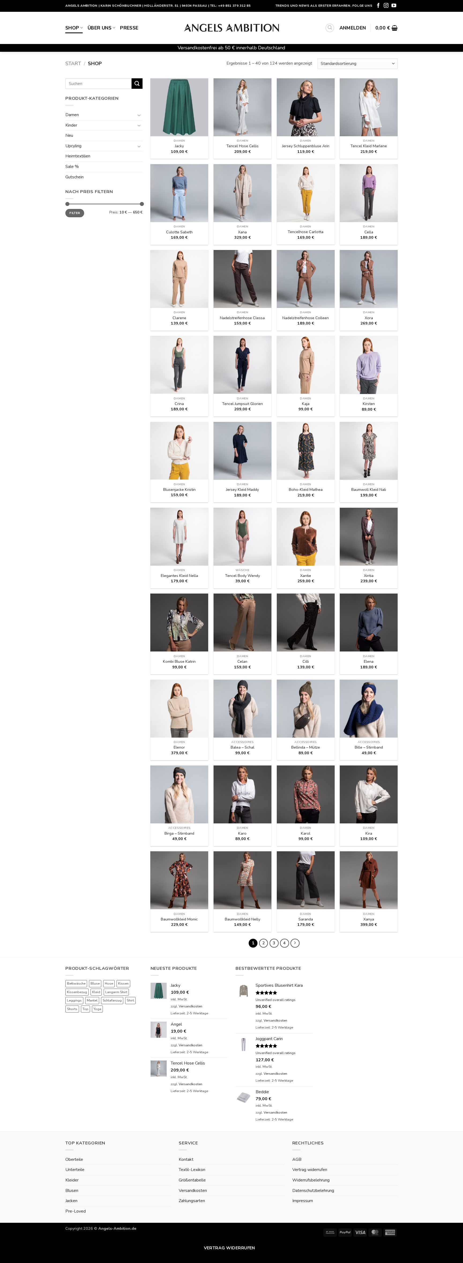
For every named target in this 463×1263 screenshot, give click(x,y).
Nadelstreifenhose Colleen (305, 318)
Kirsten (369, 403)
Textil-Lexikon (192, 1170)
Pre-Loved (75, 1211)
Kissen (123, 983)
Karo (242, 833)
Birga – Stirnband (179, 833)
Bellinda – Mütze (305, 747)
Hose (109, 983)
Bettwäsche (76, 983)
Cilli (306, 661)
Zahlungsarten (192, 1201)
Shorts (72, 1009)
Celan (242, 661)
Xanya (368, 919)
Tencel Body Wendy (242, 575)
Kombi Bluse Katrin (179, 661)
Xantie (305, 575)
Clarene (179, 318)
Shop (72, 28)
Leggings (74, 1000)
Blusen (71, 1191)
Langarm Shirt (116, 992)
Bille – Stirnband (369, 747)
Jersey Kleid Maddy (242, 489)
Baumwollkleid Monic (179, 919)
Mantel (92, 1000)
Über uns (100, 28)
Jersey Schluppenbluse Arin (305, 146)
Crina (179, 403)
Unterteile (74, 1170)
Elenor (179, 747)
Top (85, 1009)
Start (73, 63)
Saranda (305, 919)
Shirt (130, 1000)
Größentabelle (192, 1180)
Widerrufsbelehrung (311, 1180)
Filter (74, 213)
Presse (129, 28)
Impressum (302, 1201)
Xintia (369, 575)
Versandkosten (190, 1006)
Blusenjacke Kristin (179, 489)
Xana (242, 232)
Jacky (179, 146)
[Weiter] (295, 943)
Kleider (72, 1180)
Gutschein (74, 177)
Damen (72, 115)
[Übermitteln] (137, 83)
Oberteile (74, 1159)
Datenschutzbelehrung (313, 1191)
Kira (368, 833)
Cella (368, 232)
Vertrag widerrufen (309, 1170)
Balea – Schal (242, 747)
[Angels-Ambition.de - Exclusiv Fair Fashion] (231, 28)
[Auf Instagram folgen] (386, 6)
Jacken (71, 1201)
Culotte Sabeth (179, 232)
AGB (296, 1159)
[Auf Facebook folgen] (378, 6)
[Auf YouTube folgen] (393, 6)
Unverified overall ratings (276, 999)
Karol (305, 833)
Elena (369, 661)
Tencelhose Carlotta (305, 231)
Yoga (97, 1009)
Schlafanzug (112, 1000)
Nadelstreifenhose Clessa (242, 318)
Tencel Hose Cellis (242, 146)
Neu (69, 135)
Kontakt (186, 1159)
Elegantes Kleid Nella (179, 575)
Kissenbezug (77, 992)
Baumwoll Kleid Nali (368, 489)
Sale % (72, 167)
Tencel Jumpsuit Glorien (242, 403)
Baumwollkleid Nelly (242, 919)
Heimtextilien (77, 156)
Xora (369, 318)
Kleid (96, 992)
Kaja (305, 403)
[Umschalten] (139, 115)
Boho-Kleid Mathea (306, 489)
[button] (330, 28)
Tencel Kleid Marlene (368, 146)
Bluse (95, 983)
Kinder (71, 125)
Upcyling (73, 146)
